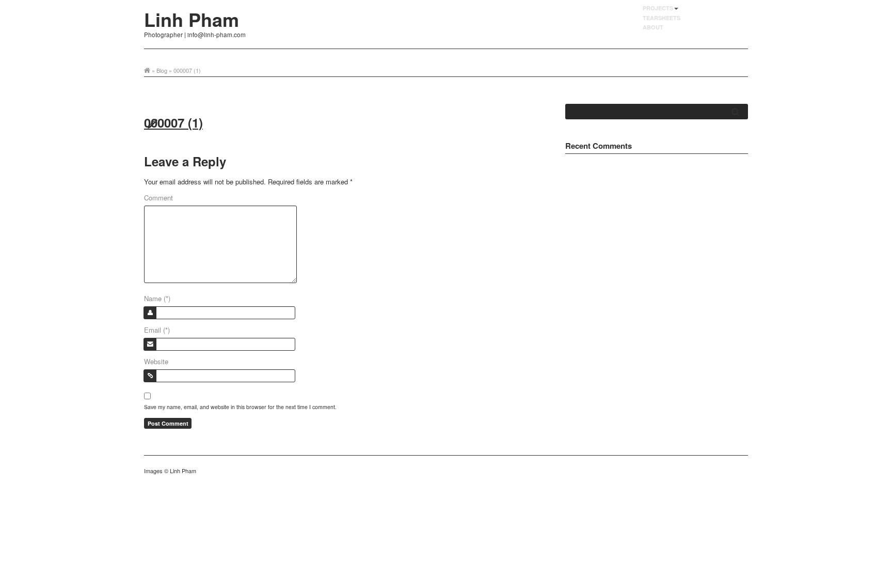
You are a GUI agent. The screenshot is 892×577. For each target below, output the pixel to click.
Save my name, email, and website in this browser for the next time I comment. (240, 407)
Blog (161, 70)
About (653, 27)
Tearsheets (661, 18)
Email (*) (157, 330)
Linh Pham (191, 19)
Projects (658, 8)
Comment (158, 197)
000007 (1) (173, 122)
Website (156, 361)
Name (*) (157, 298)
